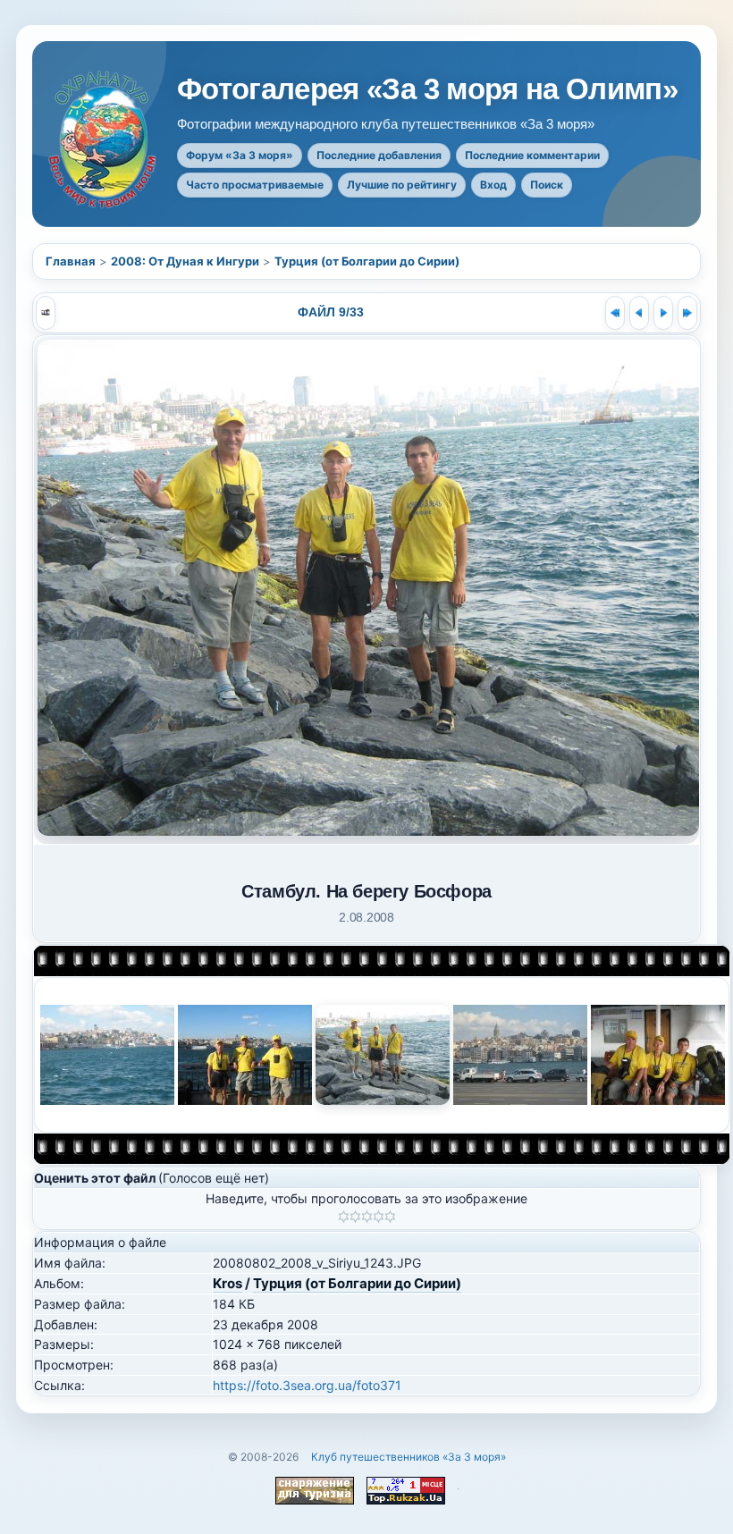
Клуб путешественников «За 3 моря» (408, 1456)
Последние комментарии (532, 155)
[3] (367, 1216)
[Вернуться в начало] (615, 313)
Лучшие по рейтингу (402, 184)
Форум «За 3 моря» (239, 155)
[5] (390, 1216)
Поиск (546, 184)
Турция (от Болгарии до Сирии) (366, 261)
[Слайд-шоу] (45, 313)
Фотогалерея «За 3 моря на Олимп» (427, 89)
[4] (378, 1216)
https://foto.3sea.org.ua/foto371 (307, 1385)
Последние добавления (379, 155)
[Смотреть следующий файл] (663, 313)
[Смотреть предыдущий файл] (639, 313)
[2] (355, 1216)
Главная (71, 261)
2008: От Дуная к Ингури (185, 261)
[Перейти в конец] (687, 313)
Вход (493, 184)
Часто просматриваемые (255, 184)
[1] (344, 1216)
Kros (227, 1283)
